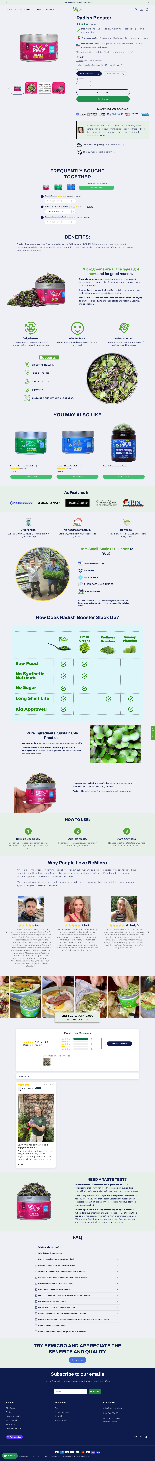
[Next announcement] (148, 2)
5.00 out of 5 (41, 1042)
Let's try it (77, 1360)
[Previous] (7, 932)
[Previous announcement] (6, 2)
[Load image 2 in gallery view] (31, 88)
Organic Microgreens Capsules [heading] (116, 466)
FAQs (8, 1412)
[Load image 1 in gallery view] (17, 88)
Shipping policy (83, 1456)
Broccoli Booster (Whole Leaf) (56, 206)
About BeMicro (62, 1420)
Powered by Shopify (26, 1456)
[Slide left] (8, 88)
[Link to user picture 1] (36, 1117)
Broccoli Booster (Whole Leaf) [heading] (23, 466)
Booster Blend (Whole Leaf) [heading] (69, 466)
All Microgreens (62, 1412)
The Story (10, 1408)
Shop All (59, 1416)
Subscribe (95, 1391)
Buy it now (103, 99)
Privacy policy (54, 1456)
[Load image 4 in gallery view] (58, 88)
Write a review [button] (119, 1044)
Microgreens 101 (13, 1416)
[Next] (148, 932)
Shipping (79, 61)
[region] (77, 451)
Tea (56, 1408)
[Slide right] (68, 88)
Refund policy (42, 1456)
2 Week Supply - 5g (116, 74)
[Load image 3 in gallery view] (45, 88)
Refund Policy (12, 1424)
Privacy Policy (12, 1420)
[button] (24, 9)
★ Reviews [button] (153, 732)
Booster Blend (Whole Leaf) (55, 217)
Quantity (80, 79)
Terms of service (68, 1456)
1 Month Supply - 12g (89, 74)
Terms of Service (13, 1428)
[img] (23, 1085)
